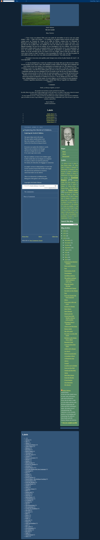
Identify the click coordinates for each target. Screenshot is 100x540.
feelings (63, 186)
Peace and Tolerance (70, 266)
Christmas (71, 169)
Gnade (68, 194)
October (67, 245)
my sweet (67, 208)
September (68, 247)
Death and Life (68, 314)
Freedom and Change (70, 288)
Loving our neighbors (68, 206)
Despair (68, 173)
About (64, 154)
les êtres (70, 202)
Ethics (66, 300)
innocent (74, 198)
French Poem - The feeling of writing (35, 479)
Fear (69, 184)
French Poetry (50, 119)
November (68, 243)
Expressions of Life (69, 271)
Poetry (76, 208)
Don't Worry (67, 309)
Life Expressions (65, 204)
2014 (64, 231)
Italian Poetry (50, 122)
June (66, 255)
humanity (68, 198)
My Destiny (67, 385)
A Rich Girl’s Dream (70, 349)
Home (40, 236)
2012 (64, 233)
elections (66, 177)
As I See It (67, 351)
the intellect (63, 216)
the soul (70, 216)
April (66, 259)
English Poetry (50, 115)
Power (64, 210)
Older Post (55, 236)
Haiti (72, 196)
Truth (75, 216)
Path (72, 208)
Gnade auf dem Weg (70, 370)
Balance (68, 167)
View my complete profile (69, 423)
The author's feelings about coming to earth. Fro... (70, 280)
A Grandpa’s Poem (69, 356)
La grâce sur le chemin (70, 365)
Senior (62, 212)
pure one (74, 210)
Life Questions (68, 382)
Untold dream (64, 218)
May (66, 257)
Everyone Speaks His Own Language (35, 469)
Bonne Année (64, 169)
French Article (51, 117)
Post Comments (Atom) (36, 240)
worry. (70, 218)
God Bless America (69, 275)
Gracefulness (68, 273)
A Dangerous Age (69, 358)
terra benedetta (73, 214)
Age (70, 163)
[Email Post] (55, 186)
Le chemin (63, 202)
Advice (65, 163)
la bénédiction (73, 200)
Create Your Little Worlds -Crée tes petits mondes (69, 318)
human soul (28, 492)
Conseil (69, 171)
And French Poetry (66, 165)
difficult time (64, 175)
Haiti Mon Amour (69, 375)
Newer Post (25, 236)
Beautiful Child (68, 342)
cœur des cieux (29, 454)
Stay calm (65, 214)
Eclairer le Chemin (73, 175)
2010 (64, 238)
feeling (74, 184)
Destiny (74, 173)
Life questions (74, 204)
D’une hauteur (68, 380)
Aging (74, 163)
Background (65, 156)
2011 (64, 236)
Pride (69, 210)
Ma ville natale (68, 331)
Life (75, 202)
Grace (74, 194)
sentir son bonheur (70, 212)
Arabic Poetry (50, 114)
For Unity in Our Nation (71, 291)
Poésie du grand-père (70, 353)
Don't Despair (68, 311)
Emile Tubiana (67, 390)
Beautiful (74, 167)
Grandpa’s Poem (65, 196)
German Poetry (50, 120)
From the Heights (68, 192)
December (68, 240)
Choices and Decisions (70, 326)
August (67, 250)
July (66, 252)
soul (77, 212)
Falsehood (63, 184)
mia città (27, 510)
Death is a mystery (30, 458)
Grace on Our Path (69, 368)
